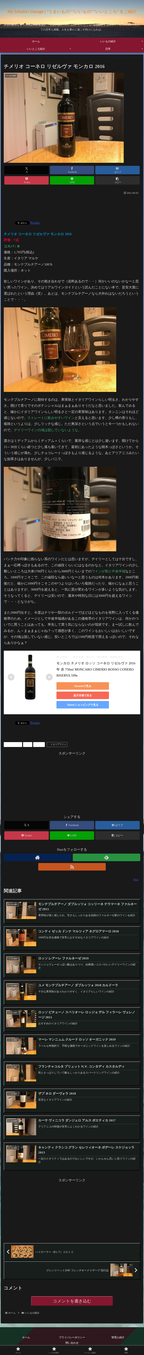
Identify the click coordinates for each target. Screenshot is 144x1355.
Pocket (35, 223)
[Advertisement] (72, 206)
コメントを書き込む (72, 1301)
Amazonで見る (82, 686)
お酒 (29, 744)
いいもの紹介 (14, 744)
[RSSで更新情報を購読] (72, 867)
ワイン (40, 744)
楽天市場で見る (83, 695)
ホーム (26, 1337)
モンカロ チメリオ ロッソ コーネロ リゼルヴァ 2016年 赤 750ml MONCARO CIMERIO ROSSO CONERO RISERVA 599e (95, 669)
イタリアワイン (58, 744)
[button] (117, 180)
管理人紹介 (117, 1337)
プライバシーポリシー (72, 1337)
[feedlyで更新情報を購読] (106, 857)
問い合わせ (72, 1342)
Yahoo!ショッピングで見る (82, 704)
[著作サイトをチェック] (37, 857)
